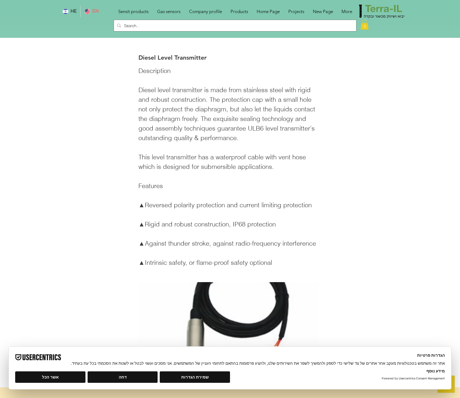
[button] (364, 25)
